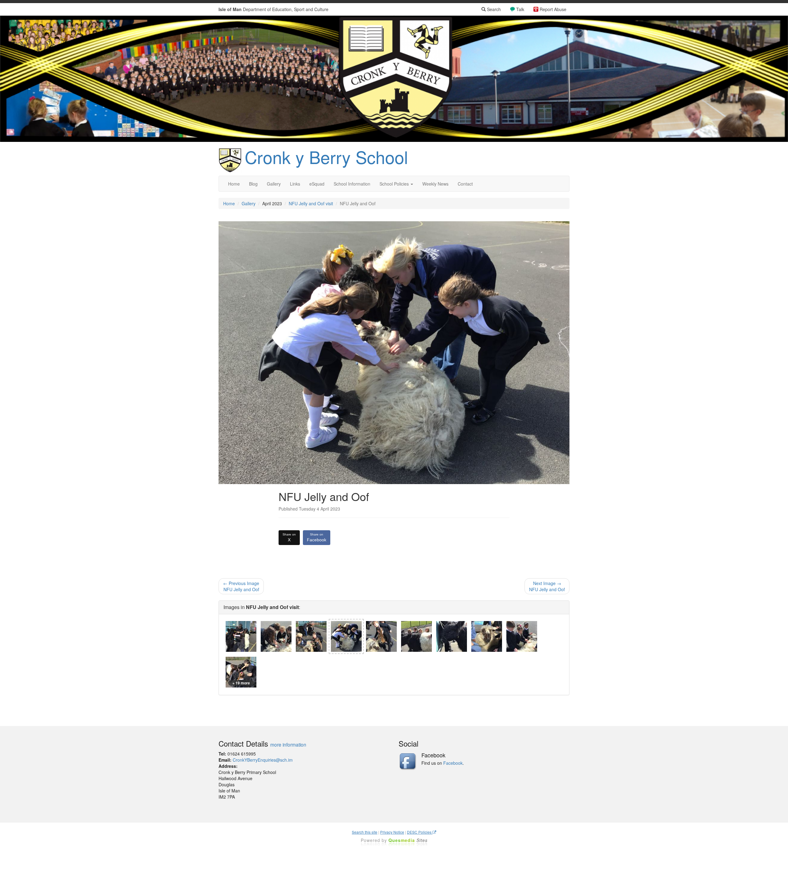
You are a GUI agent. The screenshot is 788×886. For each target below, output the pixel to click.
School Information (352, 184)
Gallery (274, 184)
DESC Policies (419, 832)
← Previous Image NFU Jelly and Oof (241, 586)
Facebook (316, 537)
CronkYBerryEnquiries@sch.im (263, 760)
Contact (465, 184)
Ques (408, 840)
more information (288, 744)
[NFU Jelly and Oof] (241, 636)
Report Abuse (553, 9)
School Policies (395, 184)
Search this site (364, 832)
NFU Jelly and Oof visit (311, 203)
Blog (253, 184)
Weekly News (435, 184)
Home (234, 184)
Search (493, 9)
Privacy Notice (392, 832)
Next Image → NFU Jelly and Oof (547, 586)
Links (295, 184)
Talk (520, 9)
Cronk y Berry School (326, 156)
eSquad (316, 184)
